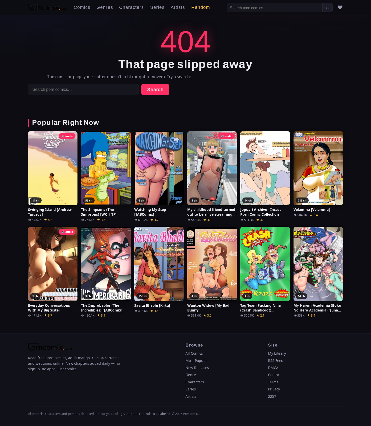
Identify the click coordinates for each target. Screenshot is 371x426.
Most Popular (197, 360)
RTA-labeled (161, 414)
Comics (82, 7)
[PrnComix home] (47, 7)
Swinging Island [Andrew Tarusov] (50, 212)
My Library (277, 353)
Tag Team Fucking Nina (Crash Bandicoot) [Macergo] (260, 308)
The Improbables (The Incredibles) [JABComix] (101, 308)
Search (155, 89)
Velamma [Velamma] (312, 209)
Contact (274, 374)
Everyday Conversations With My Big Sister (49, 308)
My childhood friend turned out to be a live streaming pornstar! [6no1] (211, 212)
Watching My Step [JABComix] (150, 212)
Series (157, 7)
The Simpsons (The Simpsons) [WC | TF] (99, 212)
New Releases (197, 367)
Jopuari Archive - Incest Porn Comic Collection (260, 212)
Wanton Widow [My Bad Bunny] (208, 308)
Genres (104, 7)
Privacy (274, 389)
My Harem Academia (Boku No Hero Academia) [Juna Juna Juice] (317, 308)
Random (200, 7)
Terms (273, 382)
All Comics (194, 353)
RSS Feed (275, 360)
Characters (131, 7)
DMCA (273, 367)
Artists (178, 7)
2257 (272, 396)
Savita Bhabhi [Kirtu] (152, 305)
